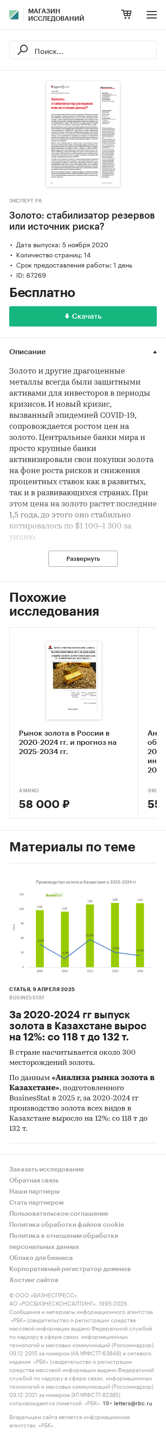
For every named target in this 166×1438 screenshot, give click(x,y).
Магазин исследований (56, 15)
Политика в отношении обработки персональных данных (63, 1241)
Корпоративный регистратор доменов (70, 1269)
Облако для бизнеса (41, 1258)
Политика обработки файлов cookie (66, 1225)
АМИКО (29, 790)
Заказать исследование (46, 1169)
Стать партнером (36, 1203)
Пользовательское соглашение (58, 1214)
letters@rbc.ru (133, 1402)
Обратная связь (34, 1180)
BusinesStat (27, 997)
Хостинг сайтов (34, 1280)
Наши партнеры (34, 1191)
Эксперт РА (25, 200)
